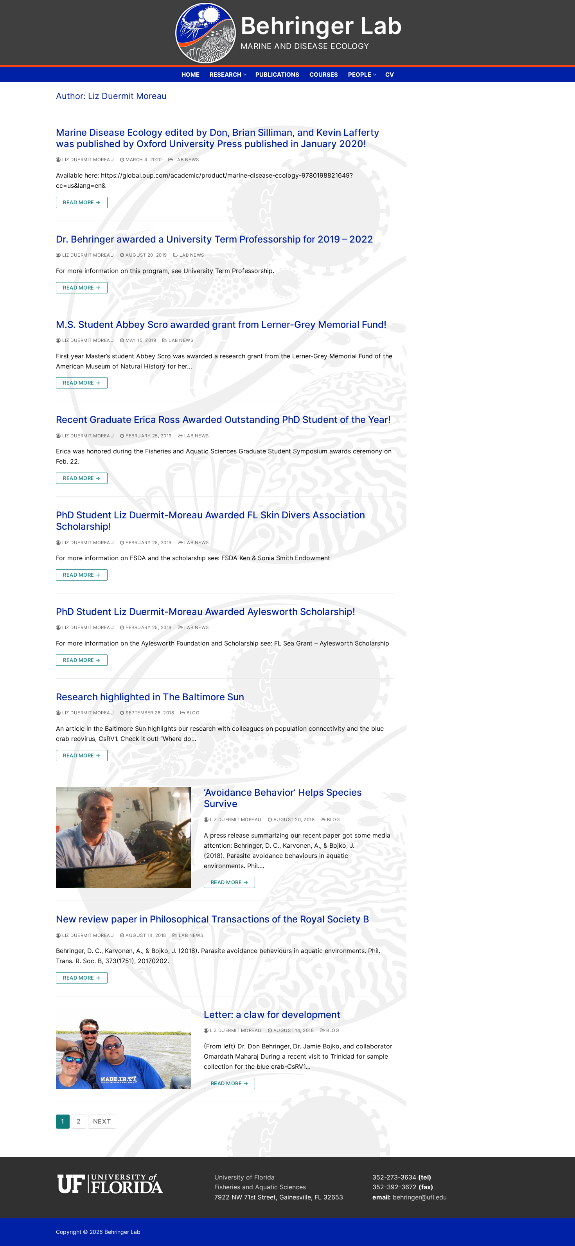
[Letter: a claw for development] (123, 1049)
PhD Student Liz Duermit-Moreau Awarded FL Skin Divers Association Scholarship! (210, 520)
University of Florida (244, 1177)
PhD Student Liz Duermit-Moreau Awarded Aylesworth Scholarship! (205, 611)
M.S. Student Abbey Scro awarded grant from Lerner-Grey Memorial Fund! (221, 324)
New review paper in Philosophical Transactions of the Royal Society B (212, 919)
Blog (192, 713)
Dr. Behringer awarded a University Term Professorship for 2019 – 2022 (214, 239)
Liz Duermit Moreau (87, 159)
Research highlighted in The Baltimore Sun (150, 697)
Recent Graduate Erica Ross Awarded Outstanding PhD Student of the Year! (223, 419)
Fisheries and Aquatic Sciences (260, 1187)
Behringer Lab (321, 25)
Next (102, 1121)
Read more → (82, 202)
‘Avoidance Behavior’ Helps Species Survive (283, 798)
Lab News (186, 159)
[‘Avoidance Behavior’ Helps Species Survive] (123, 837)
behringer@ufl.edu (421, 1197)
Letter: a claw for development (272, 1014)
